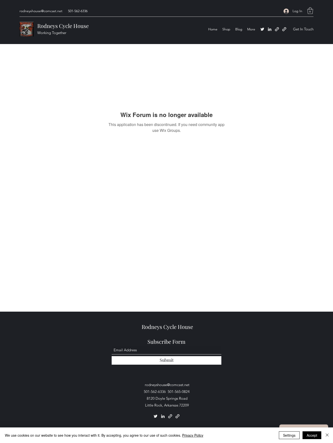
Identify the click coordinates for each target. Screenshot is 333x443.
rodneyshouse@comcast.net (41, 11)
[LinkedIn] (269, 29)
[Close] (327, 435)
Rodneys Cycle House (63, 25)
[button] (310, 10)
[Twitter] (262, 29)
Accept (312, 435)
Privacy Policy (192, 435)
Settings (289, 435)
